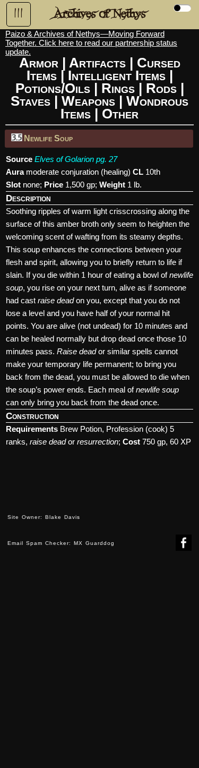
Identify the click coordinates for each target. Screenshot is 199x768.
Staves (30, 101)
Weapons (88, 101)
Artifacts (97, 63)
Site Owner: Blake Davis (43, 517)
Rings (118, 88)
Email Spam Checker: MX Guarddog (61, 543)
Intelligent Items (117, 75)
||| (18, 13)
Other (120, 114)
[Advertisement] (99, 667)
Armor (38, 63)
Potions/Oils (52, 88)
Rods (161, 88)
